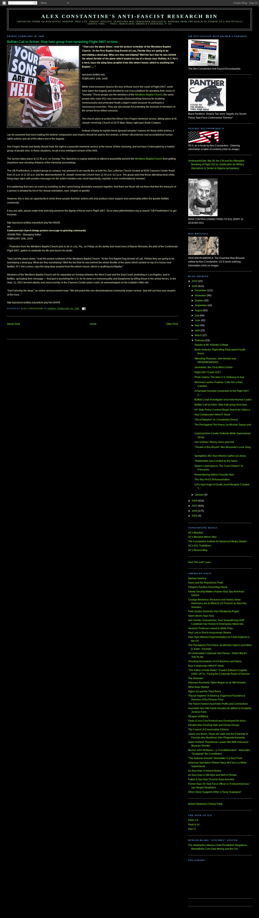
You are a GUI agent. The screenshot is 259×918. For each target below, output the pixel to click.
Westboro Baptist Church (148, 94)
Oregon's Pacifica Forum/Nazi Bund (207, 587)
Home (93, 324)
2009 (195, 286)
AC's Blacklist (195, 532)
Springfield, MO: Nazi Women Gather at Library (220, 455)
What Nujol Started (198, 687)
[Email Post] (83, 308)
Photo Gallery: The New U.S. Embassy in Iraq (219, 377)
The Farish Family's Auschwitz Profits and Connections (218, 703)
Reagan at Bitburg (198, 716)
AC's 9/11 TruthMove (199, 545)
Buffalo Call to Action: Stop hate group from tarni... (221, 404)
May (197, 325)
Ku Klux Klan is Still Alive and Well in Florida (212, 775)
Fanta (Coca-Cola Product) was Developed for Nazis (217, 720)
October (199, 300)
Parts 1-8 (193, 820)
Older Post (172, 324)
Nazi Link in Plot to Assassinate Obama (209, 632)
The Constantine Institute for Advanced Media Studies (217, 541)
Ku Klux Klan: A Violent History (204, 770)
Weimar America (197, 578)
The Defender (195, 678)
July (197, 315)
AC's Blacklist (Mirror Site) (202, 537)
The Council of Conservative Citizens (208, 729)
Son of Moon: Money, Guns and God (214, 442)
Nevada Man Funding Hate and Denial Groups (213, 725)
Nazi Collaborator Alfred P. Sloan (212, 414)
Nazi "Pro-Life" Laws (199, 562)
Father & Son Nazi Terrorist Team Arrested (211, 779)
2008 (195, 500)
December (201, 290)
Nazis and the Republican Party (205, 582)
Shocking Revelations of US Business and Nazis (214, 661)
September (201, 305)
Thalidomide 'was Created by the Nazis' (216, 461)
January (199, 494)
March (198, 335)
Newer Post (13, 324)
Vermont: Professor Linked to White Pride (210, 628)
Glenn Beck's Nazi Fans (201, 615)
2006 (195, 510)
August (199, 310)
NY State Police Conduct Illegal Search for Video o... (223, 409)
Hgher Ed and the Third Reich (204, 691)
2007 (195, 505)
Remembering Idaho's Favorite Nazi (214, 474)
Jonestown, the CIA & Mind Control (213, 367)
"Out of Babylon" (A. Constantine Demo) (216, 419)
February (200, 340)
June (198, 320)
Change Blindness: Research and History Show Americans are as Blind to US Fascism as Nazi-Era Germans (217, 603)
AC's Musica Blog (197, 550)
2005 (195, 515)
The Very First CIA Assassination (212, 479)
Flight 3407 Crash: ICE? (207, 372)
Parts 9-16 (194, 824)
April (198, 330)
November (201, 295)
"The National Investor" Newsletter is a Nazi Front (215, 758)
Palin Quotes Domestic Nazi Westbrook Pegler (213, 611)
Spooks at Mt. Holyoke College (211, 344)
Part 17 (192, 829)
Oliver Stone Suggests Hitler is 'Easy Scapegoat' (214, 792)
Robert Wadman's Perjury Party (205, 804)
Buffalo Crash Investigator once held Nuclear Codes (223, 399)
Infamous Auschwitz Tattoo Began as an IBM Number (217, 682)
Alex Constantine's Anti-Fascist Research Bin (129, 16)
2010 (195, 281)
